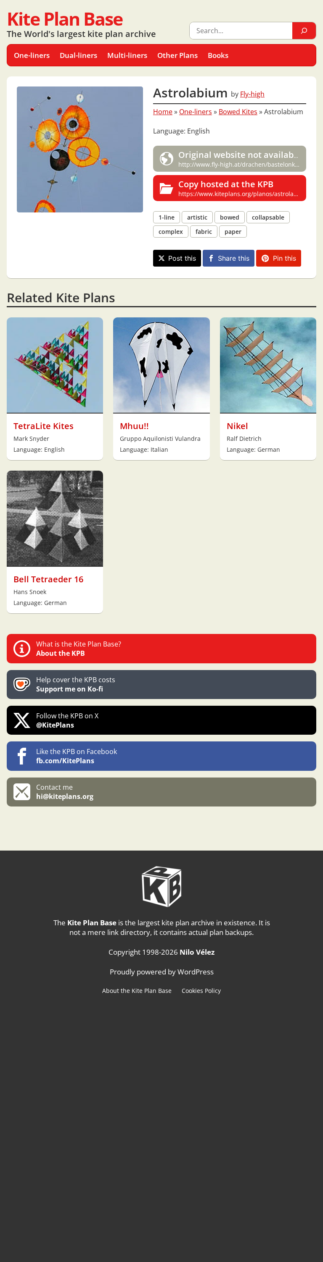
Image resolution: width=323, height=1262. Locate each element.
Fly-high (252, 94)
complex (171, 232)
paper (233, 232)
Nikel (237, 426)
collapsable (268, 217)
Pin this (284, 258)
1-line (167, 217)
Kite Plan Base (64, 18)
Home (162, 111)
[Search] (304, 30)
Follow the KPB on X (67, 720)
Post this (182, 258)
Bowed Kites (238, 111)
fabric (204, 232)
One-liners (195, 111)
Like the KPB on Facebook (76, 756)
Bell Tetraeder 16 (48, 579)
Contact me (64, 792)
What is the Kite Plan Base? (78, 648)
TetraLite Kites (43, 426)
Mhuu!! (134, 426)
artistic (197, 217)
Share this (233, 258)
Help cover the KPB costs (75, 684)
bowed (229, 217)
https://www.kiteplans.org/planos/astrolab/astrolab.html (242, 188)
